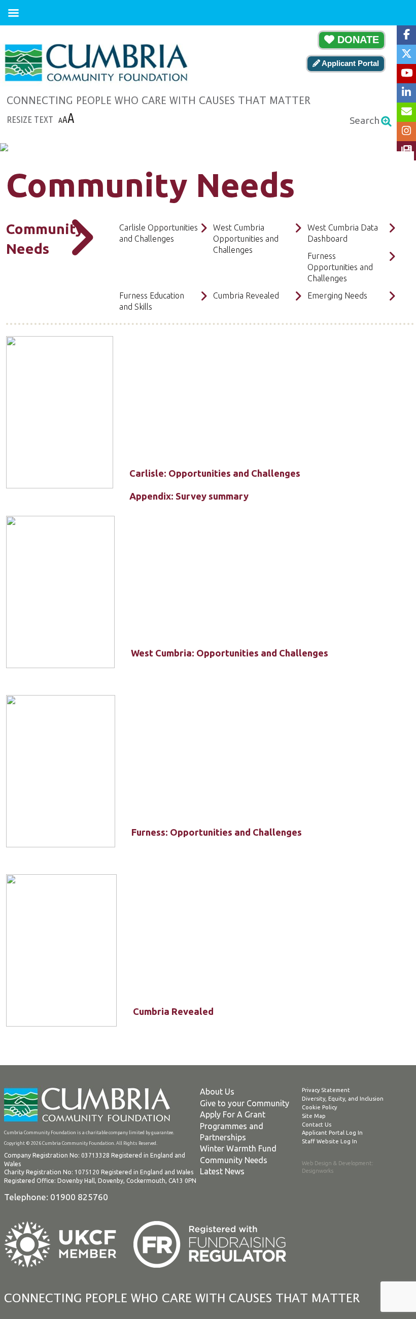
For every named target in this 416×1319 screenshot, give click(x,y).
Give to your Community (244, 1103)
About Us (217, 1091)
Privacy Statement (326, 1090)
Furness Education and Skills (151, 301)
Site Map (314, 1116)
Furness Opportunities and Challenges (340, 267)
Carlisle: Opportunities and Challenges (214, 473)
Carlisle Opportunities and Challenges (158, 233)
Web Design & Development (337, 1163)
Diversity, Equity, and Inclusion (343, 1099)
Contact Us (316, 1125)
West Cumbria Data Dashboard (342, 233)
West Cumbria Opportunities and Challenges (246, 239)
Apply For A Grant (232, 1114)
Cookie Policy (319, 1107)
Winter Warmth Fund (238, 1148)
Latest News (222, 1171)
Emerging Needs (337, 295)
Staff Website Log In (329, 1141)
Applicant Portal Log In (332, 1133)
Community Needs (233, 1160)
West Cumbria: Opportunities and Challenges (229, 653)
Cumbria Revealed (246, 295)
